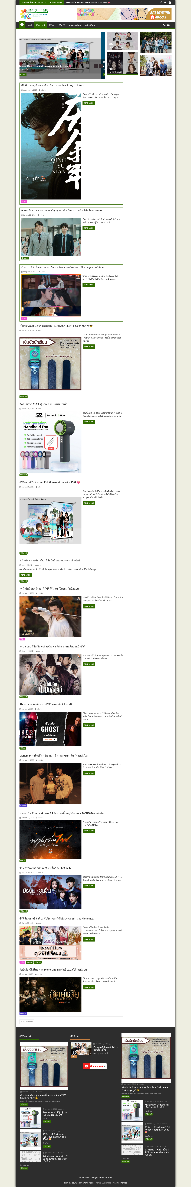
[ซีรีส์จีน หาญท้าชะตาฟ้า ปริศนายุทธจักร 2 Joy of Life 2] (51, 94)
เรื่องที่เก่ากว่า (28, 1021)
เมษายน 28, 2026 (50, 1109)
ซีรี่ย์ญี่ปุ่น (29, 962)
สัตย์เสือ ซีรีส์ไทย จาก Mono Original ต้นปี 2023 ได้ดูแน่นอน (53, 969)
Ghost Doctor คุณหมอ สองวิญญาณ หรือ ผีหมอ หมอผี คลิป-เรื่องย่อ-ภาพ (61, 210)
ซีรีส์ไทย (22, 748)
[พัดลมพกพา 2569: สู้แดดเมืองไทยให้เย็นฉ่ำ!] (50, 413)
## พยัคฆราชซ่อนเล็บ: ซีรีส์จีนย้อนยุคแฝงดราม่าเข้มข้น (88, 2)
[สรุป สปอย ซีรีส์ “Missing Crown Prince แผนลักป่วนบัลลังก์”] (50, 655)
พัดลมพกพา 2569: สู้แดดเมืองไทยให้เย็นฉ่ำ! (43, 404)
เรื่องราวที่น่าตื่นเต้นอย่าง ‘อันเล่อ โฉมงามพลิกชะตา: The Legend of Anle (62, 267)
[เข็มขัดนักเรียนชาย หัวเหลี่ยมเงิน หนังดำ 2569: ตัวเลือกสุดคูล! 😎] (50, 334)
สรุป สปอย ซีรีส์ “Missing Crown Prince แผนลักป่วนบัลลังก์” (52, 646)
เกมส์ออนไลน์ (75, 25)
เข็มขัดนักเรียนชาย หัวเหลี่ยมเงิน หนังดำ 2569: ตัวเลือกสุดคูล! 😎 (56, 325)
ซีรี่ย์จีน (24, 201)
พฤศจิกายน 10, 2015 (119, 72)
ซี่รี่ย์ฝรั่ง (74, 1056)
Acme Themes (120, 1182)
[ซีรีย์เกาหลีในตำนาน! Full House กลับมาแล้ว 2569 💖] (50, 491)
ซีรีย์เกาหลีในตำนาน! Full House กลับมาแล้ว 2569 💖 (49, 482)
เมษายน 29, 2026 (28, 1092)
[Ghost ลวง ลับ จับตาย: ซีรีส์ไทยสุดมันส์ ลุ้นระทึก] (50, 713)
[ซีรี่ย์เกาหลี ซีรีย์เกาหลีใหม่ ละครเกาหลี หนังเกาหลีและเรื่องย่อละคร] (22, 24)
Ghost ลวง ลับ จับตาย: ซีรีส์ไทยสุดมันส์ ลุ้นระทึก (46, 704)
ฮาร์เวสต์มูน (90, 25)
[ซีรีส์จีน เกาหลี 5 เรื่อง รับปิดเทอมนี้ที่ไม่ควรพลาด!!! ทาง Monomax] (50, 927)
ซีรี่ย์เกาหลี (26, 75)
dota (51, 25)
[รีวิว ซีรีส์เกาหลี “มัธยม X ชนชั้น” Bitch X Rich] (50, 877)
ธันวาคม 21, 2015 (118, 47)
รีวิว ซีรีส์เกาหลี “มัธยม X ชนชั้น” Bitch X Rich (45, 868)
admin (41, 62)
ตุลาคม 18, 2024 (29, 62)
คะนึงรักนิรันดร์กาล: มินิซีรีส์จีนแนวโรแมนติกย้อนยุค (49, 588)
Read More (88, 103)
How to (61, 25)
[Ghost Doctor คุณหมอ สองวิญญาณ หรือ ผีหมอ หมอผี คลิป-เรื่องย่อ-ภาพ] (51, 219)
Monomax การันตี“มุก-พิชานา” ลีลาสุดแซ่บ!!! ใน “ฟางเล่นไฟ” (54, 755)
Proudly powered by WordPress (78, 1182)
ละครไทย (23, 806)
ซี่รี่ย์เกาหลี (40, 25)
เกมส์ (30, 25)
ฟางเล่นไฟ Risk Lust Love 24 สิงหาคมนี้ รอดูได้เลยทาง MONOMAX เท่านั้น (61, 813)
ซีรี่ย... (112, 44)
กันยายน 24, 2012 (101, 1044)
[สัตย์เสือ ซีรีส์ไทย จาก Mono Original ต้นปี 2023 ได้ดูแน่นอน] (50, 978)
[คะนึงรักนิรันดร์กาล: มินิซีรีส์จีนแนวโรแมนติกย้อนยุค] (50, 597)
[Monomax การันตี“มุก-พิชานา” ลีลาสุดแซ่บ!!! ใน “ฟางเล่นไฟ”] (50, 764)
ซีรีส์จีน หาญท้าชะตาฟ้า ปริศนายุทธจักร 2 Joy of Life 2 (52, 85)
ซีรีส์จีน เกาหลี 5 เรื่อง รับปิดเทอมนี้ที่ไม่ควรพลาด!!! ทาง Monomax (56, 918)
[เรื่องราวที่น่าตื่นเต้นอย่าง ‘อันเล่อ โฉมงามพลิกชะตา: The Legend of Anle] (51, 276)
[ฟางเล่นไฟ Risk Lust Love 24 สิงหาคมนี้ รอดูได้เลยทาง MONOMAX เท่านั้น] (50, 822)
